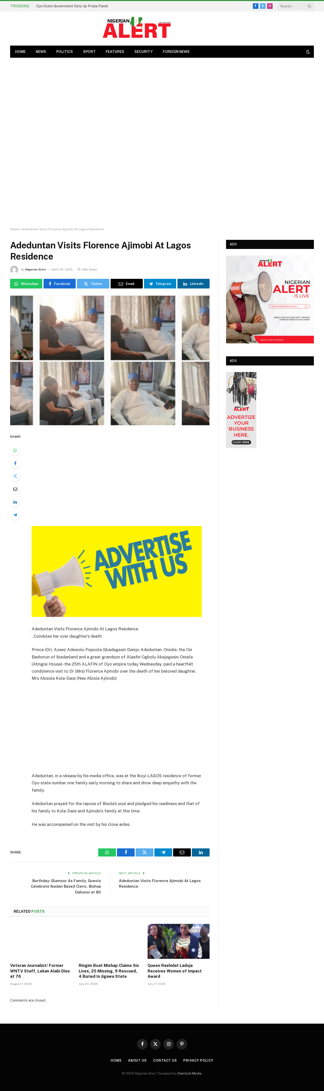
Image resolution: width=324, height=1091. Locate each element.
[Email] (15, 489)
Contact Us (165, 1060)
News (41, 52)
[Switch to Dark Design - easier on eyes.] (307, 52)
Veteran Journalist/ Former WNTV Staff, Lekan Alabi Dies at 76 (40, 971)
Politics (64, 52)
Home (14, 229)
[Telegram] (15, 515)
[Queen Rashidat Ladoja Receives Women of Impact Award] (179, 941)
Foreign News (176, 52)
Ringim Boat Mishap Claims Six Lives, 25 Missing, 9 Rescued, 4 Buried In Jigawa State (109, 971)
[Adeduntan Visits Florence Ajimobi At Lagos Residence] (110, 360)
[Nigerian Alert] (136, 28)
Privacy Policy (198, 1060)
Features (115, 52)
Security (143, 52)
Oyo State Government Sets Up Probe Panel (72, 6)
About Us (137, 1060)
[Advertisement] (162, 143)
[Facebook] (15, 463)
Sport (89, 52)
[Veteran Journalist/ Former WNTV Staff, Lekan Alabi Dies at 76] (41, 941)
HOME (20, 52)
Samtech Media (189, 1073)
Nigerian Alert (35, 269)
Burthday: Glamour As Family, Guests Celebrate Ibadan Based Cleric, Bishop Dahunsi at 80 (66, 886)
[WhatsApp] (15, 450)
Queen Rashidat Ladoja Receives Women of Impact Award (175, 971)
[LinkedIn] (15, 502)
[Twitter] (15, 476)
